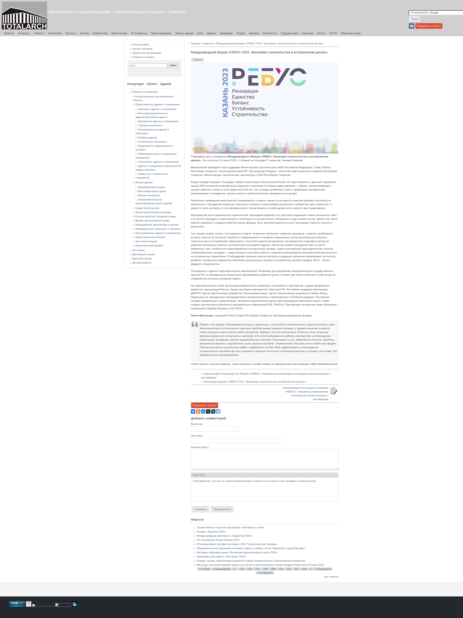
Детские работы (141, 262)
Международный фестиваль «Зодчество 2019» (224, 535)
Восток (321, 33)
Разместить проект (143, 57)
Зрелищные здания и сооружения (158, 121)
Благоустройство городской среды (155, 216)
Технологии (55, 33)
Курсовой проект (142, 258)
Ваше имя (197, 423)
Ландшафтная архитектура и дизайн (157, 224)
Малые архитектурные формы (153, 212)
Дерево (211, 33)
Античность (270, 33)
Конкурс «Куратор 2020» (211, 531)
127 (258, 569)
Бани (200, 33)
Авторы (84, 33)
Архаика (254, 33)
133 (305, 569)
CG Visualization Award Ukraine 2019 (218, 539)
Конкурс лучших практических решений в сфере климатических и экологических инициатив (251, 560)
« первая (205, 569)
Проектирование (161, 33)
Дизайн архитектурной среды (152, 220)
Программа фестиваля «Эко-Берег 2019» (221, 556)
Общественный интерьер (150, 237)
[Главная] (24, 15)
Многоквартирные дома (152, 191)
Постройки (138, 250)
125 (243, 569)
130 (281, 569)
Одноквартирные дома (151, 187)
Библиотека (100, 33)
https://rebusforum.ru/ (324, 363)
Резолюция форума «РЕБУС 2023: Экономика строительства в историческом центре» (254, 381)
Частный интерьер (146, 241)
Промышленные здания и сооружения (158, 233)
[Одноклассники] (198, 411)
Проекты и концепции (145, 91)
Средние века (289, 33)
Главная (196, 43)
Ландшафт (226, 33)
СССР (333, 33)
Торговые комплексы (150, 125)
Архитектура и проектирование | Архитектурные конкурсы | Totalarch (117, 12)
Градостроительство (147, 208)
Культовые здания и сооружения (157, 109)
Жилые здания (184, 33)
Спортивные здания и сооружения (158, 161)
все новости (331, 576)
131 (289, 569)
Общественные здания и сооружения (157, 104)
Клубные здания (147, 137)
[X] (208, 411)
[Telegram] (218, 411)
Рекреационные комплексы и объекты (157, 228)
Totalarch (9, 33)
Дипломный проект (143, 254)
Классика (307, 33)
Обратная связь (351, 33)
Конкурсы (24, 33)
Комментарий (200, 447)
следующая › (324, 569)
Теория (241, 33)
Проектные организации (146, 52)
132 (297, 569)
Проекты (70, 33)
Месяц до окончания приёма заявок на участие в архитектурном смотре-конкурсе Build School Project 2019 (260, 564)
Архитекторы (119, 33)
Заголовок (197, 435)
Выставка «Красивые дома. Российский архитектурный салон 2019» (237, 552)
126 (250, 569)
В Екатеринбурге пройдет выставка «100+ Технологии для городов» (237, 544)
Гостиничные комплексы (152, 141)
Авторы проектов (142, 48)
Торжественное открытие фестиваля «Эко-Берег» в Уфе (230, 527)
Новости (39, 33)
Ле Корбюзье (139, 33)
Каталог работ (140, 44)
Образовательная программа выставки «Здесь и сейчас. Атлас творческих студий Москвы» (251, 548)
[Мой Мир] (203, 411)
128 (266, 569)
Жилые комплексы (149, 195)
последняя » (266, 572)
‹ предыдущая (222, 569)
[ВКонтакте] (193, 411)
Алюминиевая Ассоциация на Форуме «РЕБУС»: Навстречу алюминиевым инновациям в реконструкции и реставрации (305, 393)
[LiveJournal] (213, 411)
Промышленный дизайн (149, 245)
